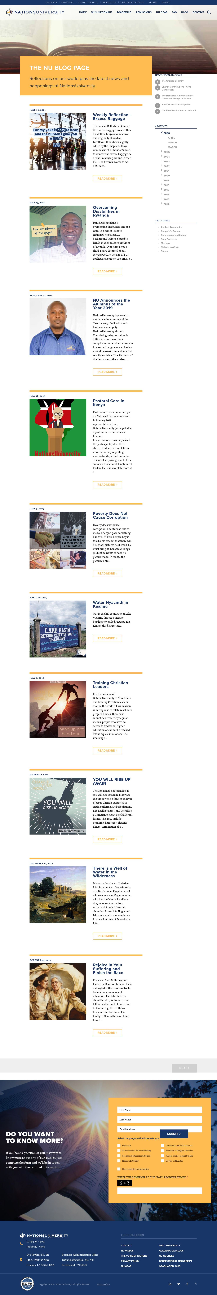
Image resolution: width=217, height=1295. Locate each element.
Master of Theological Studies (179, 1155)
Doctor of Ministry (174, 1160)
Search (209, 12)
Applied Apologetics (171, 227)
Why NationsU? (101, 12)
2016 (166, 194)
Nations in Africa (170, 247)
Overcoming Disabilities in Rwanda (106, 211)
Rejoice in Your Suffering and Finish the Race (108, 968)
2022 (167, 166)
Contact (198, 12)
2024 (167, 156)
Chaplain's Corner (170, 231)
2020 (167, 175)
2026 (167, 133)
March (172, 142)
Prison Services (88, 2)
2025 (167, 152)
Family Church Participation (176, 104)
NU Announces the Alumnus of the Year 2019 (111, 304)
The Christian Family (172, 80)
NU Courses (166, 1255)
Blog (184, 12)
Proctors (67, 2)
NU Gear (162, 12)
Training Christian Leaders (110, 684)
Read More (106, 178)
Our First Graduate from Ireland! (179, 110)
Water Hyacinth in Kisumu (110, 604)
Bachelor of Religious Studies (179, 1150)
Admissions (144, 12)
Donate (166, 2)
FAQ (174, 12)
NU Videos (127, 1250)
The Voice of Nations (134, 1255)
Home (83, 12)
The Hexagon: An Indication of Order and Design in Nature (177, 97)
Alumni (153, 2)
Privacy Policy (130, 1261)
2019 (166, 180)
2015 (166, 199)
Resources (109, 2)
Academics (124, 12)
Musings (165, 243)
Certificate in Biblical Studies (179, 1145)
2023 (167, 161)
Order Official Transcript (175, 1261)
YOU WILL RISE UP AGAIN (112, 781)
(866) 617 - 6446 (36, 1246)
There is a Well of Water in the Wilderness (110, 872)
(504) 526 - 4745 (36, 1241)
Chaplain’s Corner (133, 2)
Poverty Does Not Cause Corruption (110, 515)
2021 (166, 171)
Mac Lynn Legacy (169, 1245)
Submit (172, 1134)
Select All (126, 1145)
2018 (166, 185)
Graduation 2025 (170, 1266)
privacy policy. (142, 1168)
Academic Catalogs (171, 1250)
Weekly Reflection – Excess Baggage (112, 116)
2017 (166, 189)
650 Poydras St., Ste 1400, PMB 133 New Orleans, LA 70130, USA (40, 1259)
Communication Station (173, 235)
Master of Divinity (130, 1160)
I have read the (135, 1168)
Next (183, 1068)
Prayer (164, 251)
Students (51, 2)
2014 (166, 204)
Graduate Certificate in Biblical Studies (136, 1155)
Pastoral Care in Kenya (108, 402)
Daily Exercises (169, 239)
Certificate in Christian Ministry (136, 1150)
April (171, 137)
